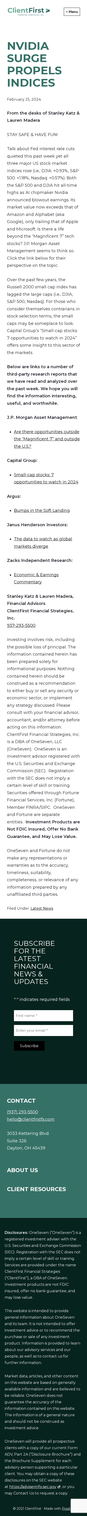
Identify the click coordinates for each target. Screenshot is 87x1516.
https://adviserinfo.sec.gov (32, 1487)
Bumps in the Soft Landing (42, 510)
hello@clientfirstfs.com (31, 1119)
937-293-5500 (21, 625)
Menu (73, 11)
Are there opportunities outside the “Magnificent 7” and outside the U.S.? (47, 439)
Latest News (42, 908)
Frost (66, 1509)
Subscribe (29, 1046)
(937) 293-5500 (22, 1111)
